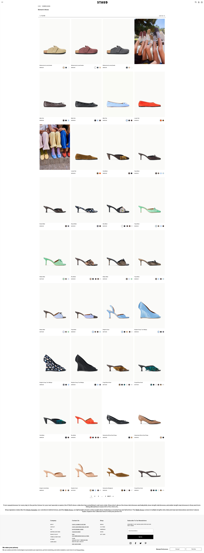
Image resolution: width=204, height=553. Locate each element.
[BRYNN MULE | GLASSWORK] (86, 200)
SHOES (101, 531)
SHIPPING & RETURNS (55, 531)
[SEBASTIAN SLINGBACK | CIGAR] (118, 464)
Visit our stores (76, 544)
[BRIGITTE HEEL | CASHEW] (86, 464)
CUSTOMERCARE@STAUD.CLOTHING (80, 536)
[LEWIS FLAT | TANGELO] (149, 94)
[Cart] (202, 2)
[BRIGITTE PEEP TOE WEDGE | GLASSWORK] (55, 358)
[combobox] (160, 15)
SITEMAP (52, 539)
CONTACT (52, 527)
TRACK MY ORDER (76, 531)
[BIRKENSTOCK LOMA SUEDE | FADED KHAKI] (55, 41)
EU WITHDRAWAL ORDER (77, 529)
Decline (194, 549)
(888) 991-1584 (84, 540)
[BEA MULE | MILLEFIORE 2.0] (118, 200)
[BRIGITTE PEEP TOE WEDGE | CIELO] (149, 305)
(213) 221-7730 (75, 540)
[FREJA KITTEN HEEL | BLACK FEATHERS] (149, 358)
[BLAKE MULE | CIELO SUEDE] (55, 305)
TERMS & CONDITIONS (55, 536)
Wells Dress (68, 510)
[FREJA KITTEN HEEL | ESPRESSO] (149, 464)
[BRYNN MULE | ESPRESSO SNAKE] (55, 200)
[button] (199, 2)
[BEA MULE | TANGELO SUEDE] (86, 411)
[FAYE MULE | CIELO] (86, 305)
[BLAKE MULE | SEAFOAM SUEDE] (55, 253)
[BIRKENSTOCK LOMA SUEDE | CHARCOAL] (118, 41)
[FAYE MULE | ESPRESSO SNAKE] (149, 147)
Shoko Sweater (31, 510)
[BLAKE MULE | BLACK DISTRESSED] (118, 253)
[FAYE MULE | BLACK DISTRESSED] (149, 253)
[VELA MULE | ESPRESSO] (118, 147)
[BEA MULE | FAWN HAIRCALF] (86, 253)
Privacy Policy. (80, 550)
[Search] (196, 2)
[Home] (102, 2)
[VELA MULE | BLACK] (55, 411)
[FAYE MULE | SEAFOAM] (149, 200)
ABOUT (52, 524)
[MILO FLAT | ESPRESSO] (55, 94)
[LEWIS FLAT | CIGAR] (86, 147)
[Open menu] (2, 2)
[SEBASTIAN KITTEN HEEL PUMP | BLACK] (118, 411)
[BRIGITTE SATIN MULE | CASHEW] (55, 464)
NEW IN (101, 524)
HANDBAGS (102, 529)
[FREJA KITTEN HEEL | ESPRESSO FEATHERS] (118, 358)
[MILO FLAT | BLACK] (86, 94)
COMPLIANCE (53, 541)
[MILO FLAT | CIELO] (118, 94)
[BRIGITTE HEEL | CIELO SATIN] (118, 305)
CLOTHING (102, 527)
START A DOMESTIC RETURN (79, 524)
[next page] (113, 496)
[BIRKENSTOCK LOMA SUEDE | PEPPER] (86, 41)
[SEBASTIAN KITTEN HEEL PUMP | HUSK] (149, 411)
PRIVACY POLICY (54, 534)
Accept (178, 549)
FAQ (51, 529)
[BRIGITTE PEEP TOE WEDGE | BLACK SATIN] (86, 358)
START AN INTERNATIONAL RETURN (80, 527)
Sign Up (140, 536)
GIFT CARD (102, 534)
